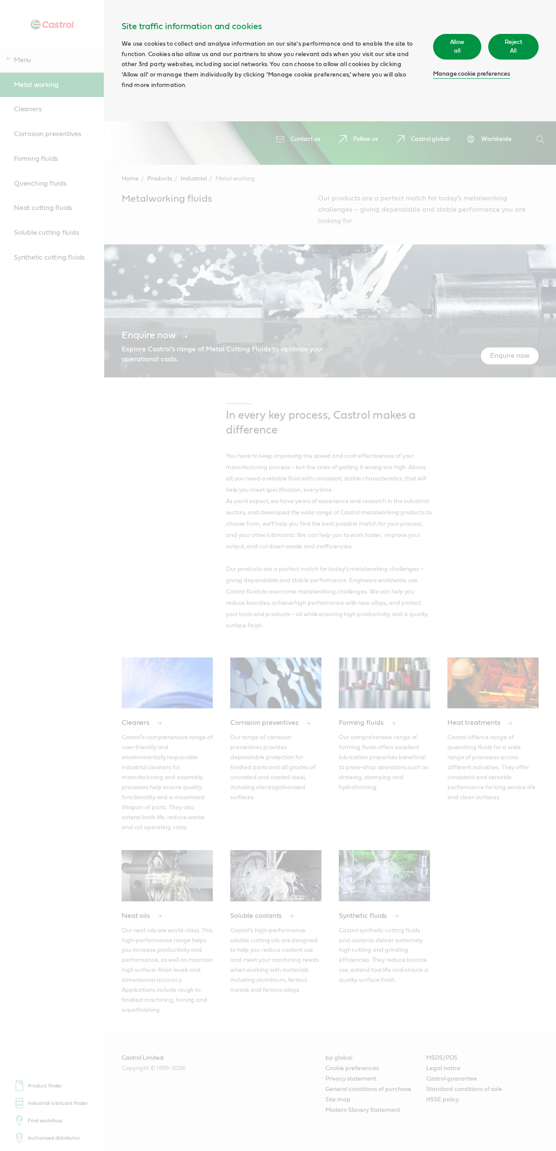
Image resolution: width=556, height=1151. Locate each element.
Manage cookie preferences (471, 74)
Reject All (513, 46)
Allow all (457, 46)
